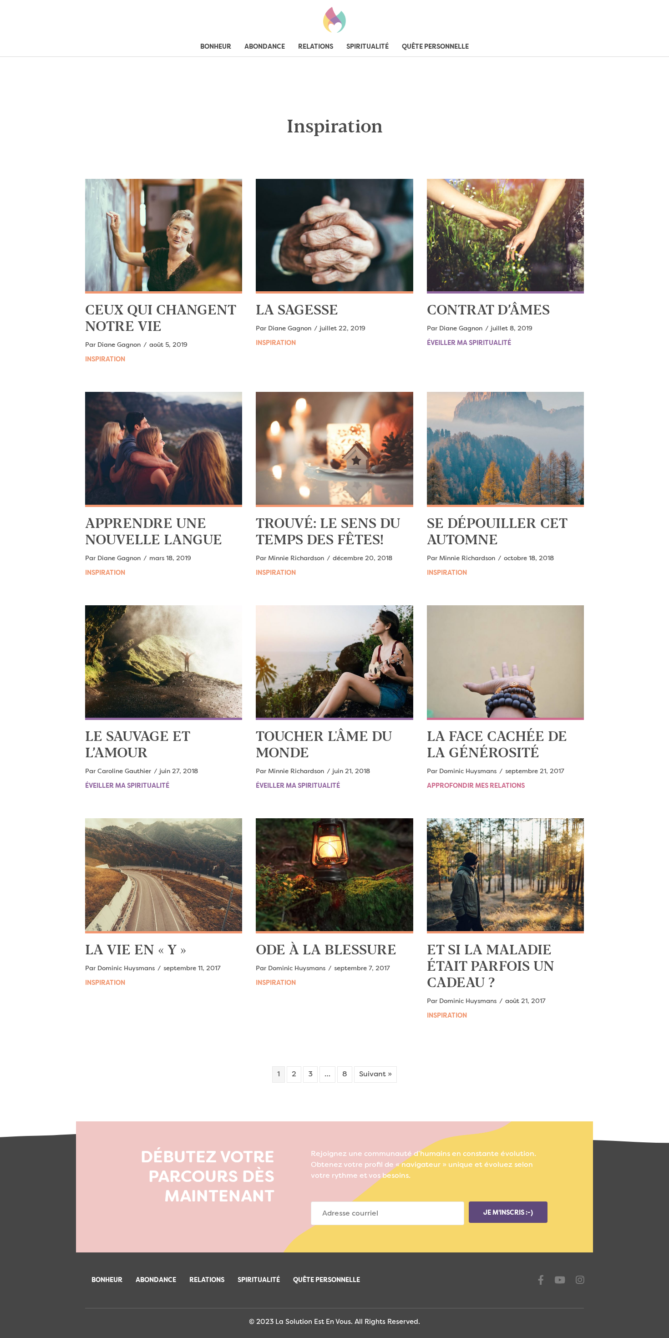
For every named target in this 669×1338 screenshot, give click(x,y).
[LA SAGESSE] (334, 236)
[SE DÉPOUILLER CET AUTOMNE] (505, 449)
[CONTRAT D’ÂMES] (505, 236)
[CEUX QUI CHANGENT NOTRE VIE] (163, 236)
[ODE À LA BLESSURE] (334, 875)
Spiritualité (367, 47)
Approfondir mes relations (476, 786)
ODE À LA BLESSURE (326, 951)
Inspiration (105, 359)
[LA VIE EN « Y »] (163, 875)
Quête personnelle (435, 47)
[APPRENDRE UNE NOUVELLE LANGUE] (163, 449)
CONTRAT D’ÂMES (488, 311)
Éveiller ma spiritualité (469, 343)
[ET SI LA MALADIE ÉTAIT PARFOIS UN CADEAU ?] (505, 875)
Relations (315, 47)
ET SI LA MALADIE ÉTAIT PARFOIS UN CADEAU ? (490, 967)
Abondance (264, 47)
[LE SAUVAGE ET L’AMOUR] (163, 662)
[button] (508, 1212)
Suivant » (375, 1074)
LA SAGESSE (297, 311)
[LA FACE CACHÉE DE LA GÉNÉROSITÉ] (505, 662)
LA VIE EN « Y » (135, 951)
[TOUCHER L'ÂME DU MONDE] (334, 662)
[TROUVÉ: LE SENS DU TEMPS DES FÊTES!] (334, 449)
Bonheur (215, 47)
